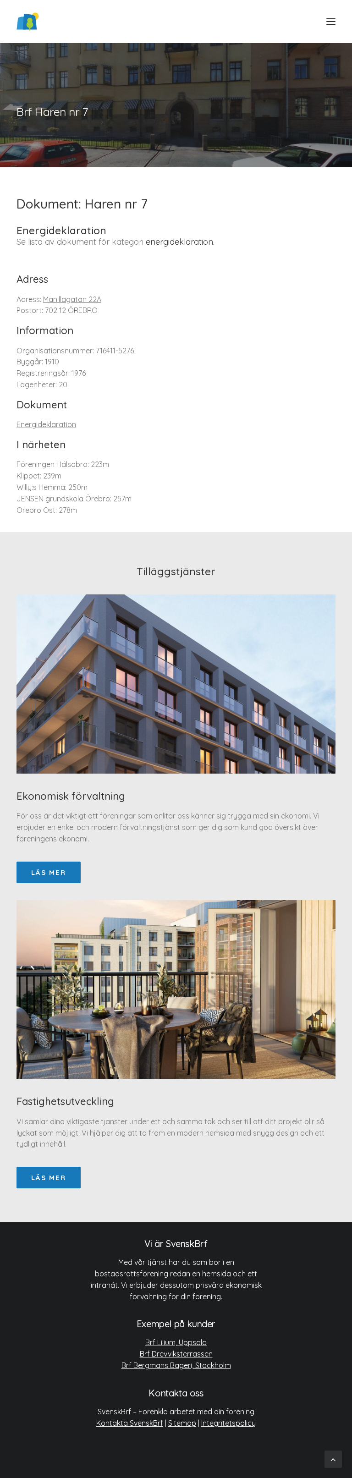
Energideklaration (46, 424)
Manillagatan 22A (72, 299)
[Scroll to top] (333, 1458)
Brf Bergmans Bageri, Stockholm (176, 1365)
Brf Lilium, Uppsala (176, 1342)
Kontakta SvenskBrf (129, 1423)
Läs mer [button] (48, 872)
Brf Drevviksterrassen (176, 1353)
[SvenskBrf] (27, 21)
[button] (331, 21)
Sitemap (182, 1423)
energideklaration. (180, 241)
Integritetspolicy (228, 1423)
